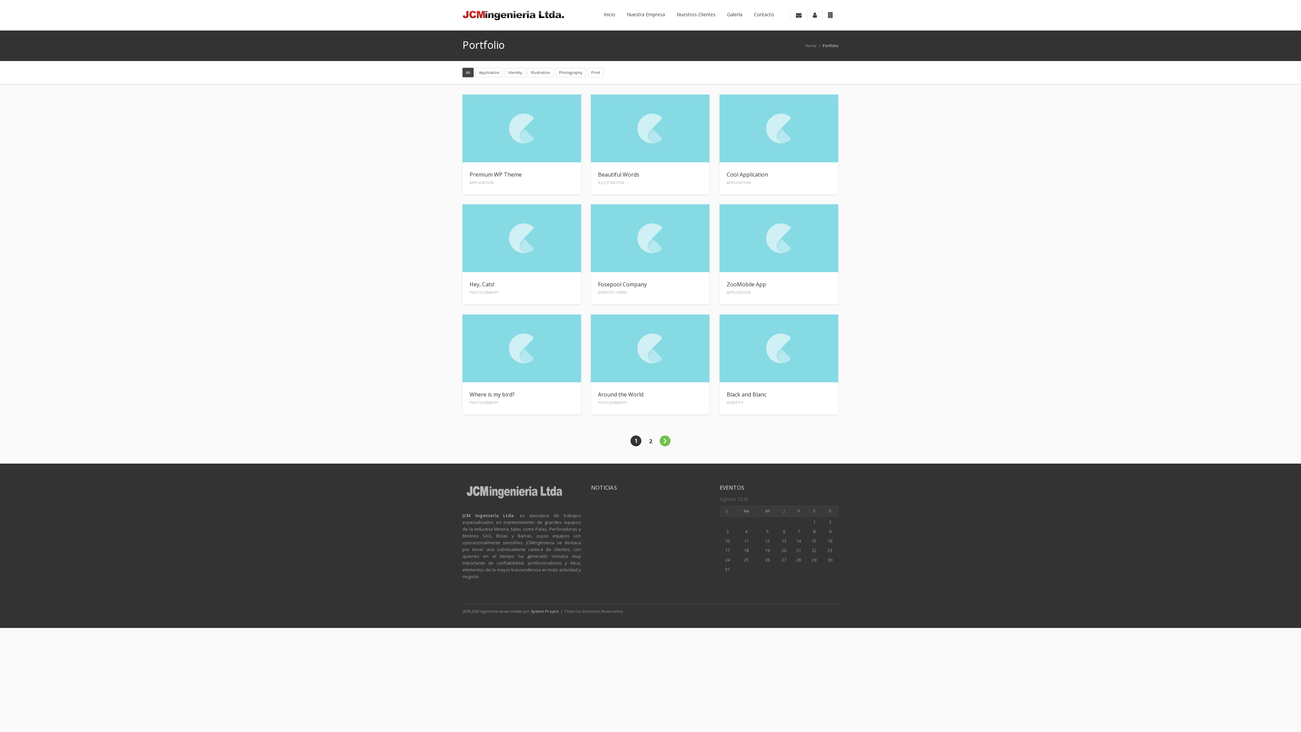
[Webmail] (798, 15)
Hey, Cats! (484, 288)
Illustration (540, 72)
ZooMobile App (746, 288)
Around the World (620, 398)
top (1287, 718)
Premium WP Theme (496, 178)
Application (489, 72)
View (569, 150)
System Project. (545, 611)
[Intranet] (830, 15)
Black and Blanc (746, 398)
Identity (515, 72)
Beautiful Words (618, 178)
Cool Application (747, 178)
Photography (570, 72)
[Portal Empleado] (814, 15)
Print (595, 72)
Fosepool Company (622, 288)
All (468, 72)
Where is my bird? (492, 398)
